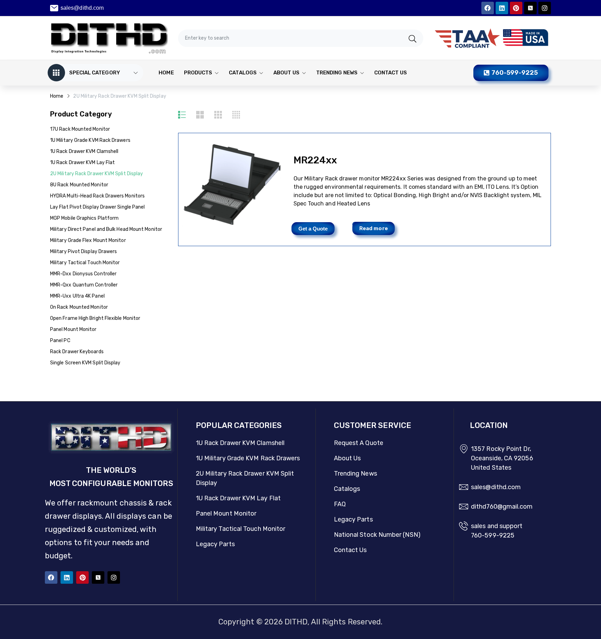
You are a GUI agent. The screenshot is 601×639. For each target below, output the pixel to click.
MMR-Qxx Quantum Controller (84, 285)
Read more (373, 228)
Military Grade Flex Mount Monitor (88, 240)
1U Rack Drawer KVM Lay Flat (82, 162)
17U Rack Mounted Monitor (80, 129)
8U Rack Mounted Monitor (79, 185)
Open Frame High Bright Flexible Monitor (95, 318)
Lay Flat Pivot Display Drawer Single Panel (97, 207)
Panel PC (60, 340)
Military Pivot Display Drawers (83, 251)
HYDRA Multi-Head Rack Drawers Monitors (97, 196)
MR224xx (315, 160)
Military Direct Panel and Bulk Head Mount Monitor (106, 229)
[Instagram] (544, 8)
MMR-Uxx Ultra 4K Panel (77, 296)
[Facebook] (487, 8)
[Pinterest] (516, 8)
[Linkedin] (502, 8)
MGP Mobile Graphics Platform (84, 218)
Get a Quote (313, 229)
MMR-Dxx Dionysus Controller (83, 274)
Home (56, 96)
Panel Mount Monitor (73, 329)
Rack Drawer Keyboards (77, 352)
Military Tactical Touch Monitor (85, 263)
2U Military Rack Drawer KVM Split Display (96, 174)
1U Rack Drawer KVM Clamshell (84, 151)
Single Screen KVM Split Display (85, 363)
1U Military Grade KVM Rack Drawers (90, 140)
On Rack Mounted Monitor (79, 307)
